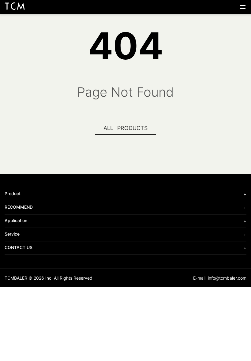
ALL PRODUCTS (125, 128)
